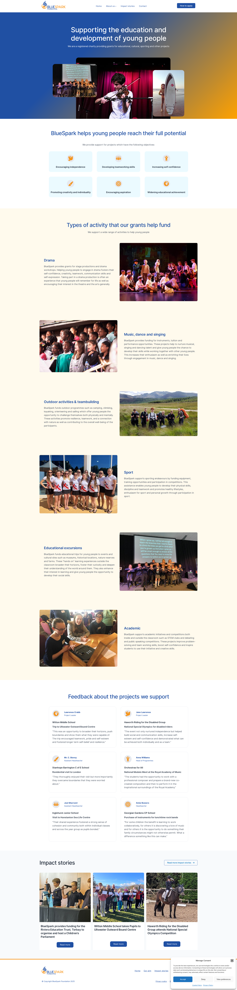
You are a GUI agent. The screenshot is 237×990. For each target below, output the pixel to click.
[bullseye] (118, 183)
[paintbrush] (70, 183)
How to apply (186, 5)
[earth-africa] (166, 183)
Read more (66, 945)
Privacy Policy (208, 985)
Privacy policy (161, 981)
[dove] (70, 158)
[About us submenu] (115, 6)
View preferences (224, 979)
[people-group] (118, 158)
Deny (203, 979)
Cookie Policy (197, 985)
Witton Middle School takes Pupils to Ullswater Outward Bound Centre (117, 928)
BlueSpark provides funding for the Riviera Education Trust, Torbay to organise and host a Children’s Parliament (63, 931)
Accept (183, 979)
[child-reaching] (166, 158)
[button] (232, 960)
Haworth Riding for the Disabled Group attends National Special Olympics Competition (168, 930)
